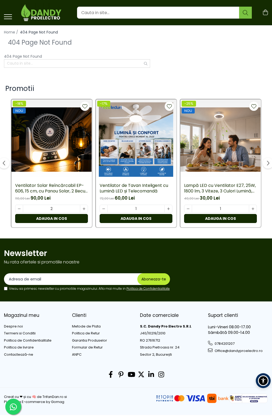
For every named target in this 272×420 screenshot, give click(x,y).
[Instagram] (161, 375)
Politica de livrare (19, 347)
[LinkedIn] (151, 375)
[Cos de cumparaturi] (265, 13)
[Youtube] (131, 375)
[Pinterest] (121, 375)
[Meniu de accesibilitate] (263, 380)
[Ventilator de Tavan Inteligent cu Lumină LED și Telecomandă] (136, 139)
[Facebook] (111, 375)
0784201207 (224, 343)
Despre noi (13, 326)
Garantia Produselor (89, 340)
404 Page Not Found (39, 32)
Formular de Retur (87, 347)
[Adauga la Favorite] (85, 106)
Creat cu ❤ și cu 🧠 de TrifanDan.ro (34, 396)
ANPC (77, 354)
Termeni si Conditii (20, 333)
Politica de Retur (86, 333)
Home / (11, 32)
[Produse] (8, 17)
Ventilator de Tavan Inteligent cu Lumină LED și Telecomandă (134, 188)
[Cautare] (245, 13)
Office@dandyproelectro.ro (238, 350)
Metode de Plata (86, 326)
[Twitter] (141, 375)
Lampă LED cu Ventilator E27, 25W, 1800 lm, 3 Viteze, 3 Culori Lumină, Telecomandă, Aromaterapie (220, 188)
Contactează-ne (18, 354)
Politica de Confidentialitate (148, 288)
